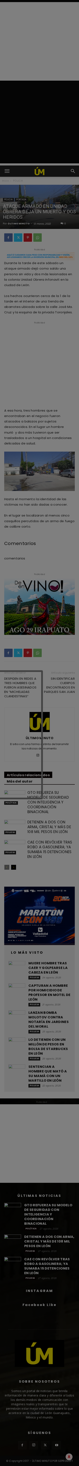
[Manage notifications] (69, 1456)
